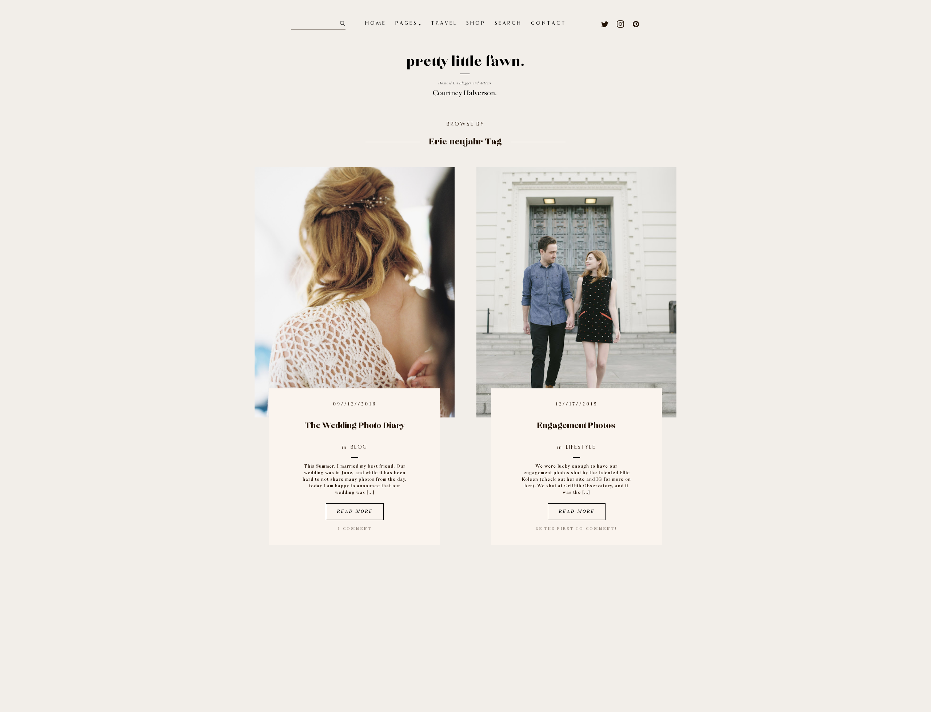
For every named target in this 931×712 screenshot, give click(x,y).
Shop (476, 23)
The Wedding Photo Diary (355, 426)
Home (375, 23)
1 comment (355, 529)
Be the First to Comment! (576, 529)
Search (508, 23)
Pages (406, 23)
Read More (355, 511)
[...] (371, 493)
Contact (548, 23)
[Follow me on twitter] (605, 24)
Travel (444, 23)
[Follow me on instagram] (620, 24)
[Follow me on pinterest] (636, 24)
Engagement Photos (576, 426)
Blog (359, 447)
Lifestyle (581, 447)
